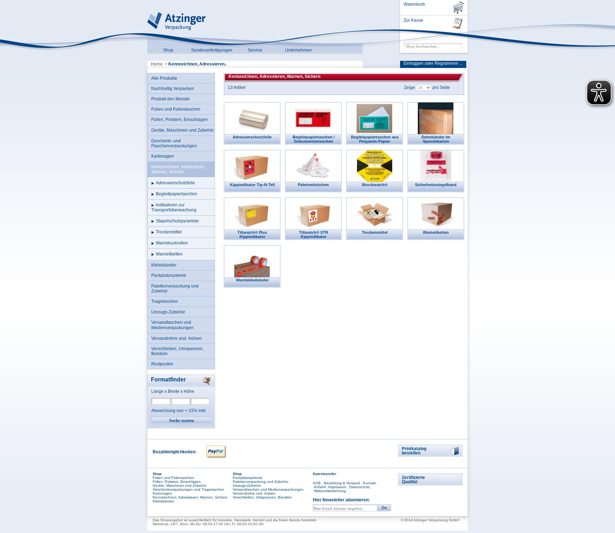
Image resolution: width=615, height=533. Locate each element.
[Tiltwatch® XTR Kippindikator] (313, 213)
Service (255, 50)
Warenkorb (414, 4)
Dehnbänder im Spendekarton (435, 139)
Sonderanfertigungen (211, 50)
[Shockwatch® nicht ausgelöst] (374, 165)
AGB (317, 483)
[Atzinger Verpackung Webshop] (176, 30)
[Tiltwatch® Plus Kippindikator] (252, 213)
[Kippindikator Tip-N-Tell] (252, 165)
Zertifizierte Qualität (413, 479)
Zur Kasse (413, 20)
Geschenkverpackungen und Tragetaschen (188, 489)
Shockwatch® (375, 185)
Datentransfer (324, 474)
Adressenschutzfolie (252, 137)
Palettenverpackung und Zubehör (260, 482)
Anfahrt (320, 487)
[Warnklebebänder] (252, 261)
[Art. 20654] (435, 165)
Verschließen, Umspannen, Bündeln (262, 497)
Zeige (409, 87)
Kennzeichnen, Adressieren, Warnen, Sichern (190, 497)
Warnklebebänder (252, 280)
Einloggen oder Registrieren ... (433, 63)
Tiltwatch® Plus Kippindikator (252, 234)
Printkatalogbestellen (414, 450)
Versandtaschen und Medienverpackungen (268, 489)
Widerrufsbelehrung (330, 491)
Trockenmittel (375, 232)
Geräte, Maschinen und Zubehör (179, 485)
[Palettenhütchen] (313, 165)
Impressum (337, 487)
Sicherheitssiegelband (436, 185)
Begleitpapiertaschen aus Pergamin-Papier (375, 139)
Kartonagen (162, 493)
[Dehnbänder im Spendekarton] (435, 118)
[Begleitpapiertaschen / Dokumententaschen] (313, 118)
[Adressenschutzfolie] (252, 118)
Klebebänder (163, 501)
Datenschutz (359, 487)
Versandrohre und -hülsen (254, 493)
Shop (168, 50)
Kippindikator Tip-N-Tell (252, 185)
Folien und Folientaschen (173, 478)
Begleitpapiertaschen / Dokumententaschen (314, 139)
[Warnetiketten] (435, 213)
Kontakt (369, 483)
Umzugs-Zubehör (247, 485)
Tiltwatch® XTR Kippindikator (313, 234)
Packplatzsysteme (247, 478)
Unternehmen (298, 50)
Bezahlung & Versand (342, 483)
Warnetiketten (436, 232)
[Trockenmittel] (374, 213)
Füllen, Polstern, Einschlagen (177, 482)
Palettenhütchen (313, 185)
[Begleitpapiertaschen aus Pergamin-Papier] (374, 118)
